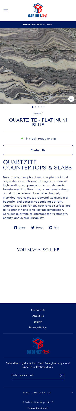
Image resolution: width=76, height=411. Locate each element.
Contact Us (38, 150)
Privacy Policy (38, 327)
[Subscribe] (62, 375)
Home (37, 113)
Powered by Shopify (38, 407)
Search (38, 321)
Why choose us (37, 392)
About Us (38, 315)
